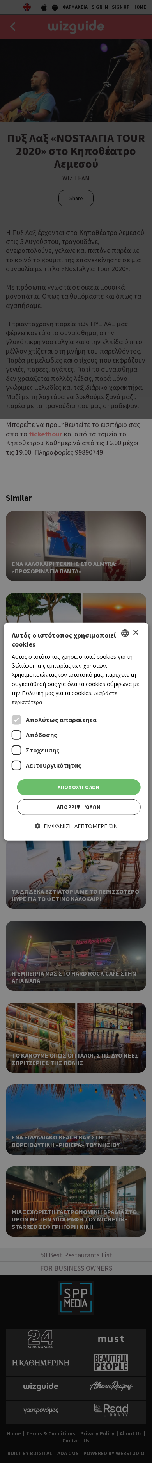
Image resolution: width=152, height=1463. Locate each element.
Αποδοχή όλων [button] (79, 787)
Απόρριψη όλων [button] (78, 807)
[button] (76, 826)
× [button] (135, 633)
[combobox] (125, 633)
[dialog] (76, 731)
